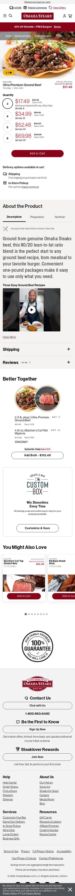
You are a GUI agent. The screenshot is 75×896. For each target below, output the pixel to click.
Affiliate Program (49, 825)
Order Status (10, 786)
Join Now (37, 757)
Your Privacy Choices (24, 858)
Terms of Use (10, 851)
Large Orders (10, 834)
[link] (37, 2)
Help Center (10, 782)
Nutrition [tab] (60, 216)
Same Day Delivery (14, 821)
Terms (57, 26)
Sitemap (8, 799)
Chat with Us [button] (37, 705)
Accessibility (64, 851)
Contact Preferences (51, 858)
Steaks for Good (49, 791)
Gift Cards (46, 817)
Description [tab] (14, 216)
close (70, 889)
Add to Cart (37, 153)
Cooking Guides (49, 830)
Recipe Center (48, 834)
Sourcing (45, 786)
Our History (46, 782)
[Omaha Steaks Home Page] (37, 15)
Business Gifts (11, 838)
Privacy (25, 851)
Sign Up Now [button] (37, 729)
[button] (57, 8)
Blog (42, 803)
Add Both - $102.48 (37, 455)
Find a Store (10, 791)
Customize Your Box (14, 817)
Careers (44, 795)
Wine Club (9, 830)
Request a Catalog (50, 821)
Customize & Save (37, 528)
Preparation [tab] (37, 216)
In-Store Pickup (12, 825)
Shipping (8, 795)
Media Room (47, 799)
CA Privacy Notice (43, 851)
